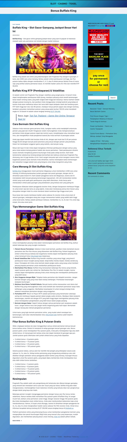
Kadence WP (83, 437)
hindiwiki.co (69, 408)
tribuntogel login (36, 256)
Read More (17, 420)
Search (90, 94)
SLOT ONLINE (16, 24)
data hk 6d (92, 154)
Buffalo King (17, 171)
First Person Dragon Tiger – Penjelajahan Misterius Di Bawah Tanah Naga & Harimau (101, 118)
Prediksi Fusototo (94, 156)
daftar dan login (103, 161)
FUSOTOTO (92, 151)
